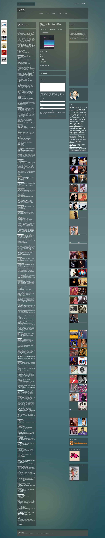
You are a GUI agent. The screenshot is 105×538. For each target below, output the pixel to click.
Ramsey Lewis (20, 438)
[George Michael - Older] (74, 164)
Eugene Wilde (80, 119)
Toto (18, 499)
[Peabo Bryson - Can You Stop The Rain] (74, 383)
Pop (60, 13)
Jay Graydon (20, 246)
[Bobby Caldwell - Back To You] (74, 218)
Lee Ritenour (20, 329)
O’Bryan (19, 417)
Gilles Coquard (20, 202)
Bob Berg (19, 85)
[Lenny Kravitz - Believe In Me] (82, 164)
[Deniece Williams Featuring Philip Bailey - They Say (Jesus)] (74, 401)
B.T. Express (74, 112)
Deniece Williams (21, 147)
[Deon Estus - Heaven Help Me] (82, 322)
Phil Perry (19, 431)
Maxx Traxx (20, 361)
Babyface (19, 60)
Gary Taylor (80, 121)
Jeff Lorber (20, 257)
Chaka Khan (20, 103)
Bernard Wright (75, 114)
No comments (45, 32)
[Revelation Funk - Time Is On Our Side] (82, 392)
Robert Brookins (21, 447)
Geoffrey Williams (21, 195)
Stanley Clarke (20, 467)
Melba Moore (20, 362)
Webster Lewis (20, 515)
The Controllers (76, 147)
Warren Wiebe (20, 514)
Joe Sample (20, 271)
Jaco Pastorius (20, 219)
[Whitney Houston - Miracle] (74, 285)
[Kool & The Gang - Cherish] (74, 259)
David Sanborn (20, 141)
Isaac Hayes (20, 218)
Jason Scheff (20, 245)
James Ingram (80, 132)
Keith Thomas (20, 304)
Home (41, 13)
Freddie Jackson (21, 185)
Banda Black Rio (81, 112)
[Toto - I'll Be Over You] (82, 173)
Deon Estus (20, 154)
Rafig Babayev (20, 437)
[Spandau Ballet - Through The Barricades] (82, 209)
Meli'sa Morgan (21, 365)
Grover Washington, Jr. (22, 208)
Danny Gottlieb (20, 127)
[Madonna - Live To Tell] (74, 267)
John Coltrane (20, 275)
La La (19, 320)
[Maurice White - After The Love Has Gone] (74, 294)
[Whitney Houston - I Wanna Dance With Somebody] (82, 425)
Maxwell (19, 358)
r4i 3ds (46, 533)
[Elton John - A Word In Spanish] (74, 425)
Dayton (19, 144)
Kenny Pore (80, 137)
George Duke (20, 199)
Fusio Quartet (73, 121)
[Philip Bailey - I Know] (74, 392)
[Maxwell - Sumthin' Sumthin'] (74, 182)
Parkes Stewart (21, 421)
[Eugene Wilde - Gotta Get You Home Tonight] (74, 410)
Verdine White (20, 508)
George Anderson (21, 196)
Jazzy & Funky (75, 31)
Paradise (82, 139)
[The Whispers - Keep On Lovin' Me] (74, 434)
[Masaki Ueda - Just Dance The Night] (74, 303)
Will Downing (20, 524)
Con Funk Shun (20, 126)
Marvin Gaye (20, 355)
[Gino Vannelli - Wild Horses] (74, 243)
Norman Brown (76, 139)
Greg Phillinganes (21, 206)
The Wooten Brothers (22, 496)
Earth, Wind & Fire (21, 161)
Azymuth (80, 109)
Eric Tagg (19, 174)
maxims (76, 3)
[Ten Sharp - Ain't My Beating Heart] (82, 276)
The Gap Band (20, 491)
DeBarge (19, 145)
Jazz (54, 13)
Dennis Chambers (21, 150)
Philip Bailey (80, 145)
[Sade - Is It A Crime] (82, 259)
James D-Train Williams (22, 231)
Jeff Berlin (19, 254)
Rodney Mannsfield (21, 456)
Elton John (19, 162)
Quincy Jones (20, 436)
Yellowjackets (82, 150)
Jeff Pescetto (20, 255)
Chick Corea (20, 107)
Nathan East (20, 396)
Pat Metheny (20, 422)
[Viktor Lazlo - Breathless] (82, 243)
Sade (19, 461)
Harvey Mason (20, 209)
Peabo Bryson (75, 143)
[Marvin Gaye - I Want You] (74, 356)
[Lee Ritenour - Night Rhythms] (82, 294)
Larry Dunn (20, 324)
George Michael (75, 126)
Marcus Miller (20, 350)
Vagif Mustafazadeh (21, 507)
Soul (66, 13)
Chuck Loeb (20, 122)
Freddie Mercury (21, 188)
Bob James (20, 87)
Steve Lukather (20, 472)
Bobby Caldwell (74, 116)
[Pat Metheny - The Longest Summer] (74, 234)
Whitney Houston (21, 519)
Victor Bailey (20, 509)
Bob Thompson (81, 116)
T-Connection (20, 484)
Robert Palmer (20, 448)
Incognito (80, 130)
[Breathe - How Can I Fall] (74, 312)
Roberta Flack (20, 451)
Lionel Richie (20, 339)
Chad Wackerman (21, 98)
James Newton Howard (22, 242)
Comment (42, 82)
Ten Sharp (20, 488)
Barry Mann (20, 63)
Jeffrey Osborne (75, 134)
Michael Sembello (21, 374)
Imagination (73, 130)
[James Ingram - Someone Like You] (74, 200)
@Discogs (47, 65)
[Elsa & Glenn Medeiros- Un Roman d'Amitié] (82, 218)
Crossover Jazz (54, 29)
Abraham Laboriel (21, 31)
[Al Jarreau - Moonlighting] (82, 434)
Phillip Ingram (20, 433)
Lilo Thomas (20, 338)
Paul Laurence (20, 425)
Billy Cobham (20, 74)
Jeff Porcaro (20, 258)
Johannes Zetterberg (22, 274)
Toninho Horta (79, 148)
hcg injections (41, 533)
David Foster (80, 117)
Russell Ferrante (21, 459)
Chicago (19, 105)
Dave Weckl (20, 137)
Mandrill (19, 349)
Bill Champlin (20, 66)
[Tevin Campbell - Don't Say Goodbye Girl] (82, 182)
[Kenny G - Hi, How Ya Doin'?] (74, 276)
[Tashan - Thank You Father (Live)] (82, 338)
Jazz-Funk (60, 29)
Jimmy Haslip (20, 270)
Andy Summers (82, 107)
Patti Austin (20, 424)
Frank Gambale (21, 182)
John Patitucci (79, 136)
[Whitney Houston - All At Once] (82, 347)
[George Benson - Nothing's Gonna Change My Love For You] (74, 373)
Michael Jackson (21, 372)
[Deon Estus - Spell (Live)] (82, 234)
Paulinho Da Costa (21, 426)
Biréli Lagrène (20, 83)
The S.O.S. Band (21, 494)
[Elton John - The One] (74, 347)
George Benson (76, 123)
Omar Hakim (20, 419)
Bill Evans (19, 68)
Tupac (19, 500)
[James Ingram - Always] (82, 401)
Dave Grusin (20, 132)
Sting (19, 479)
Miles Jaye (20, 387)
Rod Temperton (21, 454)
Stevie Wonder (20, 477)
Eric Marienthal (21, 170)
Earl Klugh (20, 160)
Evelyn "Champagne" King (23, 178)
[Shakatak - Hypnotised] (82, 364)
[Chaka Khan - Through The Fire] (82, 200)
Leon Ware (20, 335)
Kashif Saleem (20, 295)
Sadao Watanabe (21, 457)
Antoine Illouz (73, 110)
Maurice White (20, 356)
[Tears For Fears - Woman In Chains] (74, 209)
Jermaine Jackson (21, 263)
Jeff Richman (20, 259)
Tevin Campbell (21, 489)
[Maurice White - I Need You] (82, 191)
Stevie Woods (20, 478)
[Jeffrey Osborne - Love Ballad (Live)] (74, 191)
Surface (19, 482)
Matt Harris (45, 73)
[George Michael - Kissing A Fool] (82, 383)
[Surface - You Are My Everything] (82, 410)
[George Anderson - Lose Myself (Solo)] (74, 364)
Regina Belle (20, 442)
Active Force (20, 50)
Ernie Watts (20, 176)
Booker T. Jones (21, 91)
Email (41, 103)
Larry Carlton (20, 323)
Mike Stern (20, 382)
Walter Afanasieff (21, 513)
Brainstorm (20, 96)
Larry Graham (20, 327)
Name (41, 100)
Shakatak (73, 147)
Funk (48, 13)
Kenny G (75, 138)
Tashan (77, 147)
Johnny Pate (20, 289)
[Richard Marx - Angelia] (82, 303)
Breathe (19, 97)
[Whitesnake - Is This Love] (74, 338)
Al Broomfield (20, 51)
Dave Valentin (20, 133)
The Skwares (20, 495)
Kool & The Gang (21, 318)
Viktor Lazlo (76, 150)
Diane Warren (20, 159)
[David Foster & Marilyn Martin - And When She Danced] (74, 173)
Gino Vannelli (79, 128)
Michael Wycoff (21, 380)
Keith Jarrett (20, 297)
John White (20, 287)
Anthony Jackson (21, 57)
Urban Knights (20, 506)
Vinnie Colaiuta (20, 512)
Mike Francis (20, 381)
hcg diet (51, 533)
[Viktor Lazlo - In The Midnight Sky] (82, 312)
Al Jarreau (74, 107)
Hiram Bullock (20, 211)
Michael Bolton (20, 370)
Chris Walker (20, 121)
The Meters (20, 492)
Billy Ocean (83, 114)
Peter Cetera (20, 428)
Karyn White (20, 291)
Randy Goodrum (21, 439)
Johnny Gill (20, 288)
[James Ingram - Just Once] (82, 373)
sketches (84, 3)
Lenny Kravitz (20, 332)
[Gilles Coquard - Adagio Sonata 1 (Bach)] (82, 356)
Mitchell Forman (21, 390)
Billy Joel (19, 80)
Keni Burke (20, 305)
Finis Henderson (21, 179)
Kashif (71, 138)
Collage (76, 117)
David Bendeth (20, 138)
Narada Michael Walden (22, 392)
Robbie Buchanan (21, 445)
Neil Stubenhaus (21, 397)
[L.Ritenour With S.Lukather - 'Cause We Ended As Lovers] (74, 322)
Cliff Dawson (20, 124)
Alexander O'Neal (21, 53)
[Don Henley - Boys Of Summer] (82, 267)
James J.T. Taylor (21, 239)
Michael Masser (21, 373)
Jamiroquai (20, 243)
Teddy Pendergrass (21, 485)
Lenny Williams (20, 333)
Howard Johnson (21, 213)
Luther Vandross (21, 347)
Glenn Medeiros (21, 205)
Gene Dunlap (20, 194)
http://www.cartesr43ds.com (29, 533)
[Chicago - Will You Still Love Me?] (82, 285)
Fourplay (19, 180)
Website (41, 107)
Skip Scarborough (21, 463)
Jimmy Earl (20, 266)
